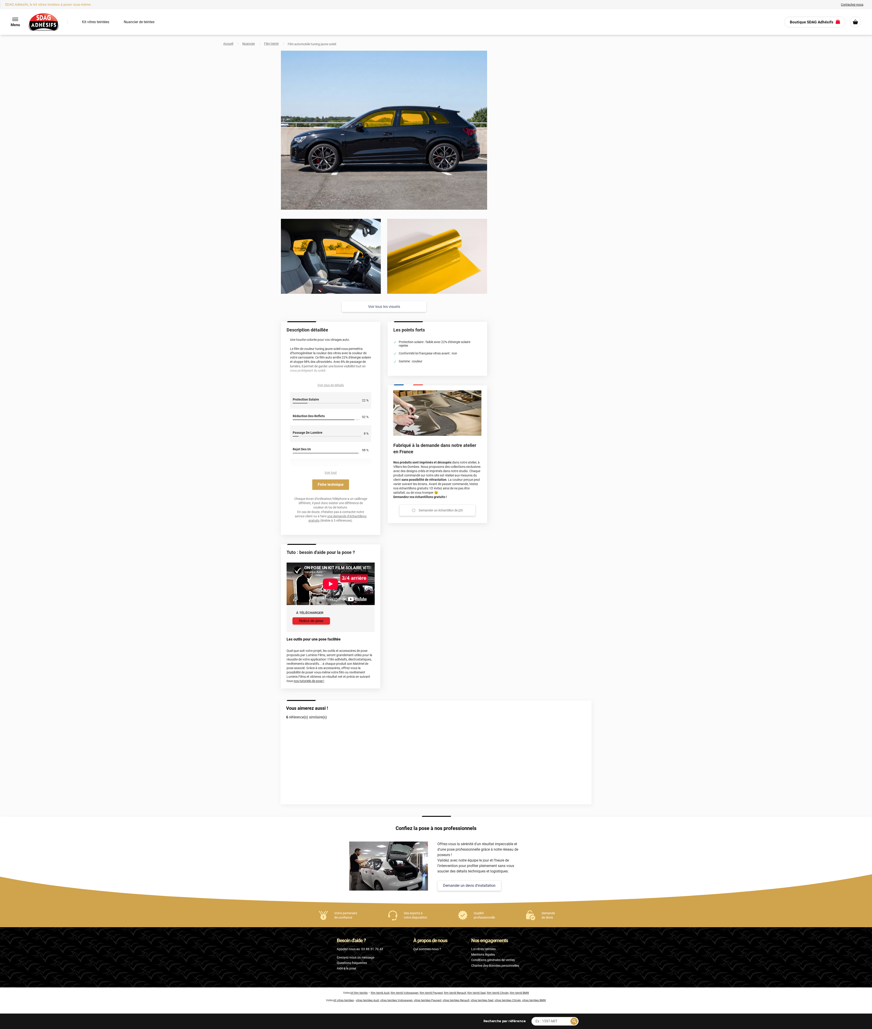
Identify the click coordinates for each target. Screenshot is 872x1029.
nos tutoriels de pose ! (309, 681)
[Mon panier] (855, 22)
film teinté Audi (380, 992)
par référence (504, 1021)
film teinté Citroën (498, 992)
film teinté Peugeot (431, 992)
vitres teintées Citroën (508, 1000)
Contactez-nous (852, 4)
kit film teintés (359, 992)
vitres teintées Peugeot (427, 1000)
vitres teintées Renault (456, 1000)
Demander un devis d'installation (469, 885)
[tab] (23, 658)
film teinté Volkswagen (405, 992)
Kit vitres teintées (95, 22)
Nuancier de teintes (139, 22)
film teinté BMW (519, 992)
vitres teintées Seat (482, 1000)
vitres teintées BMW (534, 1000)
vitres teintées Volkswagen (396, 1000)
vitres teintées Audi (367, 1000)
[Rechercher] (574, 1021)
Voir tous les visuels (384, 307)
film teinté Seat (476, 992)
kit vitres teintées (343, 1000)
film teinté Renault (455, 992)
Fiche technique (331, 484)
